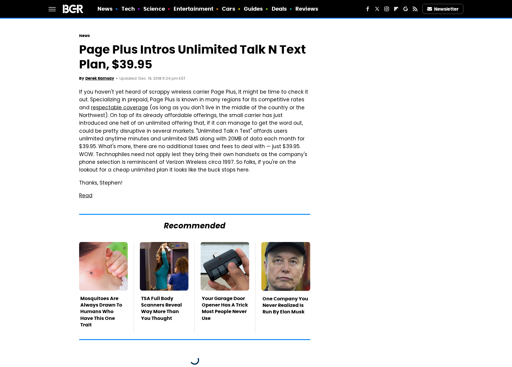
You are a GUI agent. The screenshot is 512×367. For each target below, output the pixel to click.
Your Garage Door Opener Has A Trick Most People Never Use (225, 308)
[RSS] (415, 9)
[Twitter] (377, 9)
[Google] (405, 9)
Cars (228, 8)
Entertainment (193, 8)
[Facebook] (367, 9)
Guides (253, 8)
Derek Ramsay (99, 78)
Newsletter (446, 9)
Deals (279, 8)
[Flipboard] (396, 9)
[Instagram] (386, 9)
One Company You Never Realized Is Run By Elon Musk (285, 305)
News (105, 8)
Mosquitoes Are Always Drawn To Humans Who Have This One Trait (101, 311)
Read (85, 196)
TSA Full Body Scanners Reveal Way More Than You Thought (161, 308)
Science (154, 8)
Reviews (306, 8)
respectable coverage (119, 108)
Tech (128, 8)
